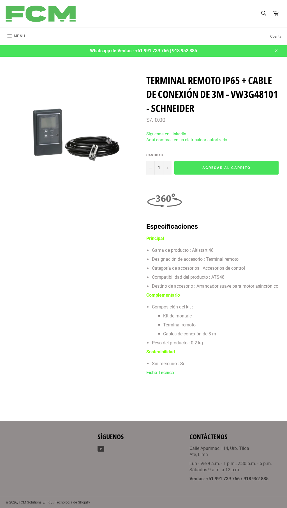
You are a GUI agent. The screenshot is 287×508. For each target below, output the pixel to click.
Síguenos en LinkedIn (166, 133)
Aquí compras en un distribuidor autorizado (186, 139)
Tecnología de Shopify (72, 502)
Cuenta (275, 36)
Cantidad (154, 155)
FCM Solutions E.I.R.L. (36, 502)
